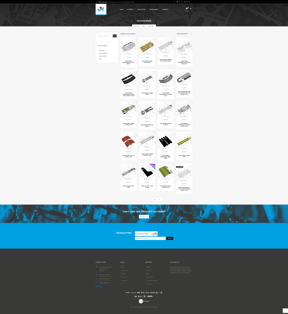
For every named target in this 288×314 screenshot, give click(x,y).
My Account (187, 1)
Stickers (130, 9)
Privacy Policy (149, 277)
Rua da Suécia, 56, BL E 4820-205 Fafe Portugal (105, 268)
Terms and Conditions (151, 280)
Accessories (154, 9)
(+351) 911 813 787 (104, 279)
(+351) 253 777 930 (104, 275)
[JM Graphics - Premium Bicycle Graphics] (101, 9)
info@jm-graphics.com (105, 282)
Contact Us (149, 284)
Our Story (148, 270)
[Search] (115, 35)
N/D (100, 59)
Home (121, 9)
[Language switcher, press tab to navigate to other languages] (178, 2)
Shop (143, 26)
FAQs (147, 273)
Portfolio (148, 267)
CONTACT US (144, 216)
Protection (141, 9)
